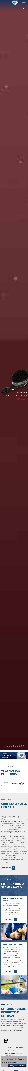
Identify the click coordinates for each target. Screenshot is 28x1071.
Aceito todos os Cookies (20, 1065)
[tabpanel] (14, 375)
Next (25, 785)
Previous (1, 785)
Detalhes (11, 1065)
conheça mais (6, 868)
